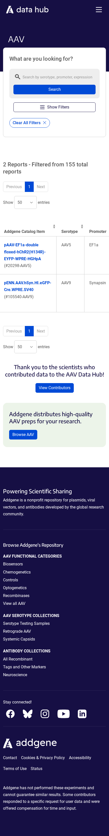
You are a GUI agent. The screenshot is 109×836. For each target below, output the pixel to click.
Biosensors (13, 564)
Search (54, 89)
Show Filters (58, 107)
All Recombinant (17, 659)
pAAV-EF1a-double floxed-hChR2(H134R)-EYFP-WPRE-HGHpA (25, 252)
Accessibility (80, 757)
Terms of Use (15, 768)
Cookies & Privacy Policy (43, 757)
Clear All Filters (27, 122)
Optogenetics (15, 587)
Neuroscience (15, 674)
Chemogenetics (17, 572)
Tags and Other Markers (24, 667)
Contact (10, 757)
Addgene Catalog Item (24, 231)
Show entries (26, 202)
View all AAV (14, 603)
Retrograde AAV (17, 631)
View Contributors (54, 387)
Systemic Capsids (19, 639)
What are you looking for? (41, 59)
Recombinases (16, 595)
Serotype (69, 231)
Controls (10, 580)
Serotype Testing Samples (26, 623)
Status (36, 768)
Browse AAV (23, 434)
